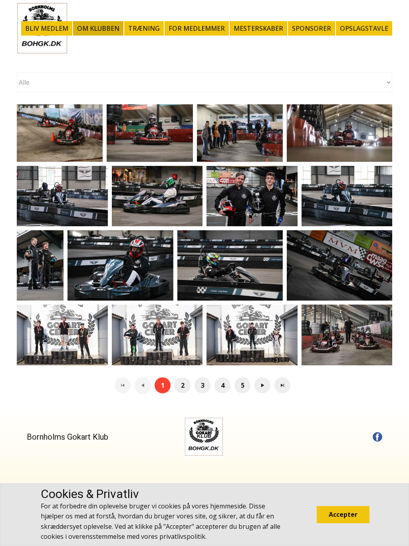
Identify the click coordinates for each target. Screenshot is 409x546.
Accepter (343, 514)
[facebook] (377, 437)
